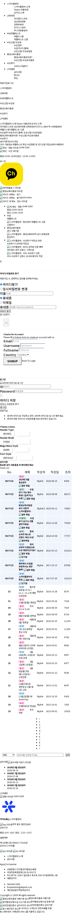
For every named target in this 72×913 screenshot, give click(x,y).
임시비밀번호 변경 (15, 289)
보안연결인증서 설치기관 (41, 904)
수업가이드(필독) (21, 48)
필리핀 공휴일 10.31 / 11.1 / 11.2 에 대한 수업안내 (27, 591)
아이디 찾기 (5, 311)
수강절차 (18, 45)
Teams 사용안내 (21, 9)
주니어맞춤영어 (20, 30)
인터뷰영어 (19, 24)
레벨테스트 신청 (21, 39)
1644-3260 (24, 147)
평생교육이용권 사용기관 (40, 898)
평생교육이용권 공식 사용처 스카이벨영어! (25, 508)
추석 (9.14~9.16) (26, 608)
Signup (12, 361)
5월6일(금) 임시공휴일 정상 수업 (27, 629)
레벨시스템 (19, 36)
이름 (3, 293)
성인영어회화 (20, 21)
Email (7, 341)
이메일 (7, 302)
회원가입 (4, 82)
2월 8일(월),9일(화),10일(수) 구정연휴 (26, 673)
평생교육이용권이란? (23, 57)
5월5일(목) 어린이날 (27, 637)
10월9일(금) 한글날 (27, 705)
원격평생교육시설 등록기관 (42, 901)
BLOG (17, 74)
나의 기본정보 (6, 144)
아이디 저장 (8, 400)
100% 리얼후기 (21, 66)
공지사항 (18, 71)
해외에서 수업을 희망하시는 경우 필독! (26, 566)
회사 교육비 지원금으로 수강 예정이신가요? (27, 547)
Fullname (10, 350)
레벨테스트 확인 (20, 144)
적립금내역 (51, 144)
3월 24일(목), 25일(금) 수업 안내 (27, 654)
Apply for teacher (8, 864)
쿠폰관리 (60, 144)
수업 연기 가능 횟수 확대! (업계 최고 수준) (26, 494)
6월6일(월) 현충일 (27, 621)
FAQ (16, 77)
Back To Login (29, 360)
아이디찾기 (10, 284)
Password (7, 391)
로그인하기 (5, 314)
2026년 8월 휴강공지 (24, 481)
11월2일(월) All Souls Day (25, 698)
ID (1, 386)
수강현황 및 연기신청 (36, 144)
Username (11, 345)
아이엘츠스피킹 (20, 18)
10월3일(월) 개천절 (27, 602)
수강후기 (4, 138)
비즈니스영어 (20, 27)
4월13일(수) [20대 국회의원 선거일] (27, 647)
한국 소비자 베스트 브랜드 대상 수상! (26, 534)
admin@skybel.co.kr (22, 887)
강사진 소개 (19, 12)
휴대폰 (7, 298)
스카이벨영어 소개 (22, 6)
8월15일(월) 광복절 (27, 615)
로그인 (10, 82)
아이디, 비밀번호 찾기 (9, 403)
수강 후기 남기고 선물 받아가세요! (26, 521)
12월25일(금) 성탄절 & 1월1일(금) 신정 (26, 686)
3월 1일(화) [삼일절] (26, 663)
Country (9, 354)
